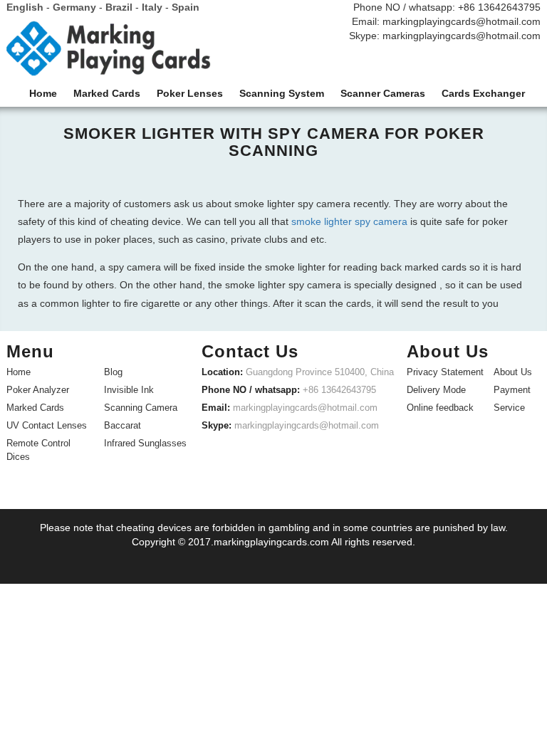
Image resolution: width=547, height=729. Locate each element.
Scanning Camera (140, 407)
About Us (513, 372)
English (24, 7)
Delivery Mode (436, 389)
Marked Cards (35, 407)
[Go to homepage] (108, 52)
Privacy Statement (445, 372)
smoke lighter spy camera (349, 221)
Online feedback (440, 407)
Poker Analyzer (37, 389)
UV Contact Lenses (46, 425)
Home (18, 372)
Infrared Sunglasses (145, 443)
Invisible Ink (129, 389)
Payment (512, 389)
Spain (185, 7)
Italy (152, 7)
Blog (113, 372)
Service (509, 407)
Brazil (118, 7)
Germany (74, 7)
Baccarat (122, 425)
